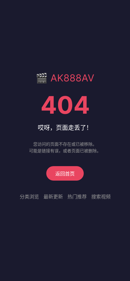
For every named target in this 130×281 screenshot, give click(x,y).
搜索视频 (101, 197)
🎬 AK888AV (65, 78)
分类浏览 (29, 197)
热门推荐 (77, 197)
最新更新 (53, 197)
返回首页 (65, 174)
